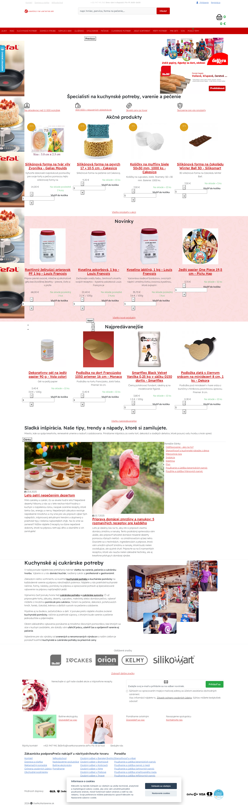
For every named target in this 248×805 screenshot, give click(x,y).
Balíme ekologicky (62, 765)
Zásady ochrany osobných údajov (174, 697)
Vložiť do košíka (59, 195)
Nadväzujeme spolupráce (66, 761)
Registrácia (215, 2)
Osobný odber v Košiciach (94, 765)
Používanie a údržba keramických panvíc (186, 467)
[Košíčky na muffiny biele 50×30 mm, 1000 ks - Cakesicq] (149, 140)
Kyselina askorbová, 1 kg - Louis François (98, 272)
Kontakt (29, 2)
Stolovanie (92, 31)
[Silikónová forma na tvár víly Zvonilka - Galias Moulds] (48, 140)
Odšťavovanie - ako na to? (179, 447)
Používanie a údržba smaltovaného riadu (135, 772)
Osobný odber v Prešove (93, 772)
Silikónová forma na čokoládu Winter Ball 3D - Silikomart (200, 166)
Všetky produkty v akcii (124, 212)
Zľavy (4, 31)
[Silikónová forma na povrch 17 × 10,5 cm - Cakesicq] (99, 140)
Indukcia (170, 457)
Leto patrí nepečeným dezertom (49, 495)
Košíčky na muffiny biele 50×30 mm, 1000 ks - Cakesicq (149, 168)
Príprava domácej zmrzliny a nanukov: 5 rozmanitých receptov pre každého (123, 521)
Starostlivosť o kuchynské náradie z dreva (187, 450)
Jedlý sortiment (142, 31)
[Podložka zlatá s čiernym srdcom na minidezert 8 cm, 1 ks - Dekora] (200, 349)
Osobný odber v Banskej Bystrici (97, 758)
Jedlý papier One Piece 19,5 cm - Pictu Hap (200, 272)
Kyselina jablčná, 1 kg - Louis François (149, 272)
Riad (12, 31)
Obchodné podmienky (36, 772)
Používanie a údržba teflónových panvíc (134, 775)
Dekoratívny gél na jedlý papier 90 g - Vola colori (48, 375)
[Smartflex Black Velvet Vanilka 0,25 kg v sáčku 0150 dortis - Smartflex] (149, 349)
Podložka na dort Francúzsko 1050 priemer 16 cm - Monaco (98, 375)
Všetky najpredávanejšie (124, 421)
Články (27, 439)
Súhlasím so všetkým (161, 786)
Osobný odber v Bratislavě (94, 761)
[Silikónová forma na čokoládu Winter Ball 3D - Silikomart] (200, 140)
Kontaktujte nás (174, 719)
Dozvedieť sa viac (68, 719)
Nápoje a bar (64, 31)
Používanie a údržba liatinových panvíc (134, 768)
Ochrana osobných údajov (38, 768)
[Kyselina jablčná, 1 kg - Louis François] (149, 246)
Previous (90, 38)
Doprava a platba (42, 2)
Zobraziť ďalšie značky (122, 673)
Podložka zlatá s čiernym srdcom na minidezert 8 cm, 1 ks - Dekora (200, 376)
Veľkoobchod (57, 2)
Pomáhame (59, 768)
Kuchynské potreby (27, 31)
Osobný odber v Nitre (91, 768)
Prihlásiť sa (214, 684)
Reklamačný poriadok (35, 765)
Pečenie (104, 31)
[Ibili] (56, 660)
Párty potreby (160, 31)
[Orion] (107, 660)
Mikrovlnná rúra (174, 453)
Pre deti (174, 31)
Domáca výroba (48, 31)
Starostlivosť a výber (125, 758)
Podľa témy (193, 31)
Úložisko (79, 31)
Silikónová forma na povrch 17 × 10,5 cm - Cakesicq (98, 166)
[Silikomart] (174, 660)
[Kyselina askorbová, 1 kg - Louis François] (99, 246)
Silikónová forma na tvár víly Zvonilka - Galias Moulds (47, 166)
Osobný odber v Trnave (92, 775)
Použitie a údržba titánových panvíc (184, 471)
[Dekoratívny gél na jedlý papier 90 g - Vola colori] (48, 349)
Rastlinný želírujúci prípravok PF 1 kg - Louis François (47, 272)
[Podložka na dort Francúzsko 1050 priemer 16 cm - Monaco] (99, 349)
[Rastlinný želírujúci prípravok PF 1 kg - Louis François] (48, 246)
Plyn (168, 464)
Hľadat (163, 10)
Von (183, 31)
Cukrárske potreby (121, 31)
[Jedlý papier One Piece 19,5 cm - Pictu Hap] (200, 246)
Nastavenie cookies (161, 793)
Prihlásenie (204, 2)
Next (90, 320)
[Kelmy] (135, 660)
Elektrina (170, 460)
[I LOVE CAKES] (79, 660)
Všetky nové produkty (124, 317)
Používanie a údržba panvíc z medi (132, 765)
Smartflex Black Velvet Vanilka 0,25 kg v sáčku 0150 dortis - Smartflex (149, 376)
